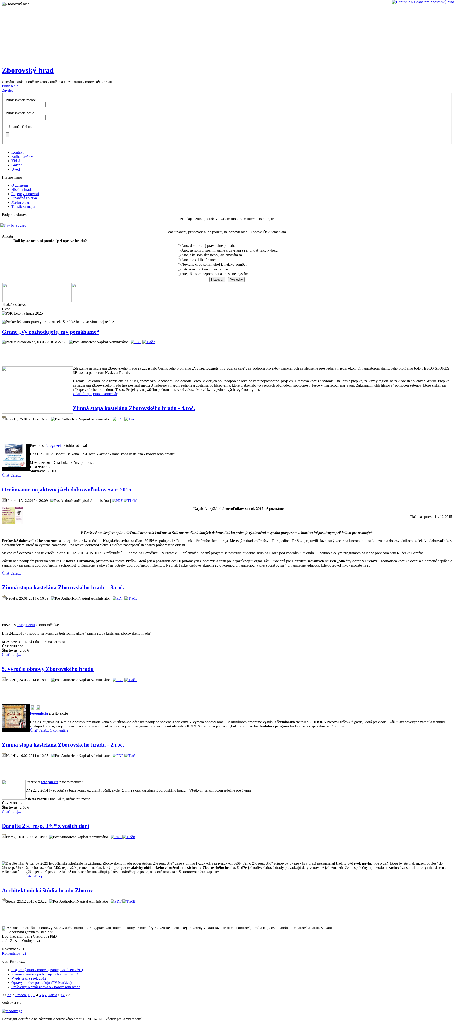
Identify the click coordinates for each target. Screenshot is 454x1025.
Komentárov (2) (14, 953)
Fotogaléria (39, 713)
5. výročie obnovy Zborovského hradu (48, 669)
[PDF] (136, 342)
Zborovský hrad (28, 70)
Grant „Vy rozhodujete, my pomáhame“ (50, 332)
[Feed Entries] (12, 1011)
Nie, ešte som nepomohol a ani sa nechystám (214, 274)
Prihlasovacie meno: (21, 100)
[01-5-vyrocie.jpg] (14, 727)
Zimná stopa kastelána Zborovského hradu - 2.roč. (63, 745)
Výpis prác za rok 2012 (28, 978)
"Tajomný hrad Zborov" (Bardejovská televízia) (47, 970)
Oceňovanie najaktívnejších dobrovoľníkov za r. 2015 (66, 490)
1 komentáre (59, 730)
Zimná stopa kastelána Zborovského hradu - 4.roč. (134, 408)
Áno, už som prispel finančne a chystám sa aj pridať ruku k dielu (229, 250)
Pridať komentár (105, 394)
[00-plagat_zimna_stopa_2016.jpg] (14, 466)
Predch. (21, 995)
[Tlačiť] (148, 342)
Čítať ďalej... (82, 394)
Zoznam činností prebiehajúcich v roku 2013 (44, 974)
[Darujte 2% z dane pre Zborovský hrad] (423, 2)
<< (9, 995)
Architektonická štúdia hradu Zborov (47, 890)
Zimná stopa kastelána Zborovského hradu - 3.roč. (63, 587)
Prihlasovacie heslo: (20, 113)
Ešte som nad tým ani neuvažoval (206, 269)
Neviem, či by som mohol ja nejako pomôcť (214, 264)
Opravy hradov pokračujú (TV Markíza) (41, 983)
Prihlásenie (10, 86)
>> (63, 995)
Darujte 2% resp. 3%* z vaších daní (45, 826)
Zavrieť (7, 90)
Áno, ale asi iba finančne (199, 260)
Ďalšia (52, 995)
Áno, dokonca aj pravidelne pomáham (209, 245)
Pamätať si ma (22, 126)
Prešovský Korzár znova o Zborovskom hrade (45, 987)
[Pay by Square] (226, 225)
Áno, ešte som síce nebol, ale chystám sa (211, 255)
